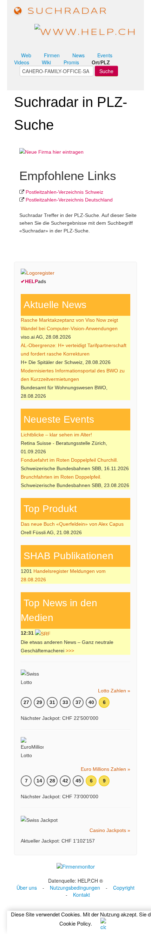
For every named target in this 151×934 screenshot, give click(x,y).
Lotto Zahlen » (114, 690)
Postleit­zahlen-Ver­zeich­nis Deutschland (69, 200)
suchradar (65, 11)
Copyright (123, 887)
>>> (70, 650)
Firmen (52, 55)
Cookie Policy (75, 923)
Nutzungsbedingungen (75, 887)
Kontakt (81, 894)
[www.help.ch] (85, 32)
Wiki (46, 62)
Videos (21, 62)
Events (104, 55)
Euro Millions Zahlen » (105, 769)
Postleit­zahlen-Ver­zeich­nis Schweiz (64, 192)
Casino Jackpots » (110, 830)
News (78, 55)
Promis (71, 62)
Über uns (27, 887)
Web (26, 55)
